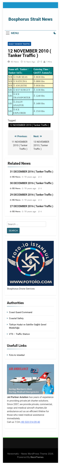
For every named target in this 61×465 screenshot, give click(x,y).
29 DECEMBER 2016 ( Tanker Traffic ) (31, 194)
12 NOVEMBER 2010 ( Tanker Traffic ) (29, 125)
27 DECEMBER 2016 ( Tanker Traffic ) (31, 206)
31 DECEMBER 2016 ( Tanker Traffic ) (31, 171)
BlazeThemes (36, 457)
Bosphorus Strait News (30, 19)
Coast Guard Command (20, 312)
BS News (15, 61)
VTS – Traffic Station (19, 334)
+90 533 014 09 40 (30, 422)
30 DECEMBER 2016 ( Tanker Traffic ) (31, 183)
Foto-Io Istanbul (17, 355)
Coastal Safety (16, 318)
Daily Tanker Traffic (19, 43)
